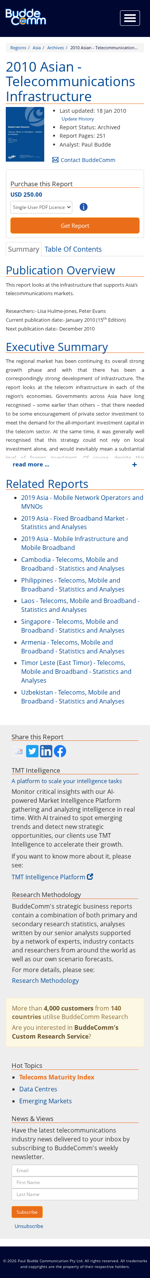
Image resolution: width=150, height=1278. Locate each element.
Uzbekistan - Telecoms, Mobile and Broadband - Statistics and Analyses (73, 696)
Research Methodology (45, 980)
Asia (37, 47)
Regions (18, 47)
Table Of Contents (73, 249)
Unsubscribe (29, 1226)
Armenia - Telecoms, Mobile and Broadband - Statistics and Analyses (73, 646)
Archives (55, 47)
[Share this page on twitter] (32, 751)
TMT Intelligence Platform (48, 877)
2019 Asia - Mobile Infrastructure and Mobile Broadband (74, 543)
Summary (23, 249)
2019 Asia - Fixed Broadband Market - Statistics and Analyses (74, 522)
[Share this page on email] (18, 751)
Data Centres (38, 1089)
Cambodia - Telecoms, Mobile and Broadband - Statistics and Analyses (73, 564)
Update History (78, 119)
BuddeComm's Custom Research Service (65, 1032)
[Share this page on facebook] (60, 751)
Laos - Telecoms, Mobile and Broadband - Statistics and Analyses (80, 605)
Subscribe (27, 1212)
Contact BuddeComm (88, 160)
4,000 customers (68, 1008)
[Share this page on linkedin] (46, 751)
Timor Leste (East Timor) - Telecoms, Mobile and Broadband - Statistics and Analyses (76, 671)
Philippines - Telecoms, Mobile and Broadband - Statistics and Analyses (73, 584)
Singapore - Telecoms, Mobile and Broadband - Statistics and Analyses (73, 626)
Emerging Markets (45, 1101)
